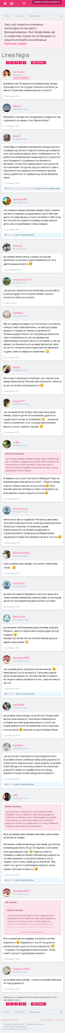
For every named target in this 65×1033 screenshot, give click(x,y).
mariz (18, 188)
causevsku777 (22, 279)
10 (33, 62)
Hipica (17, 106)
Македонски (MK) (10, 1020)
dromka (11, 235)
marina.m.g (20, 508)
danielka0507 (21, 657)
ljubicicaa (19, 616)
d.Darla (17, 246)
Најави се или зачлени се (47, 2)
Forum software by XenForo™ (15, 1029)
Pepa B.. (11, 694)
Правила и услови (34, 1024)
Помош (60, 1020)
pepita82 (18, 704)
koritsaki (18, 72)
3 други (38, 188)
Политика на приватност (15, 1027)
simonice (19, 583)
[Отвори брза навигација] (61, 16)
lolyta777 (19, 401)
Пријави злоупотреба (13, 1024)
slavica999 (20, 199)
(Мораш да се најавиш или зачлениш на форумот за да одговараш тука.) (30, 998)
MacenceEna (21, 552)
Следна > (40, 62)
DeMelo (18, 313)
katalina (18, 745)
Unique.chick (21, 969)
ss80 (16, 442)
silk (15, 795)
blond (16, 367)
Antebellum (27, 188)
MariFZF (11, 188)
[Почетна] (5, 3)
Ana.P (16, 136)
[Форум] (11, 3)
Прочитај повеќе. (16, 43)
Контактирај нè (47, 1020)
